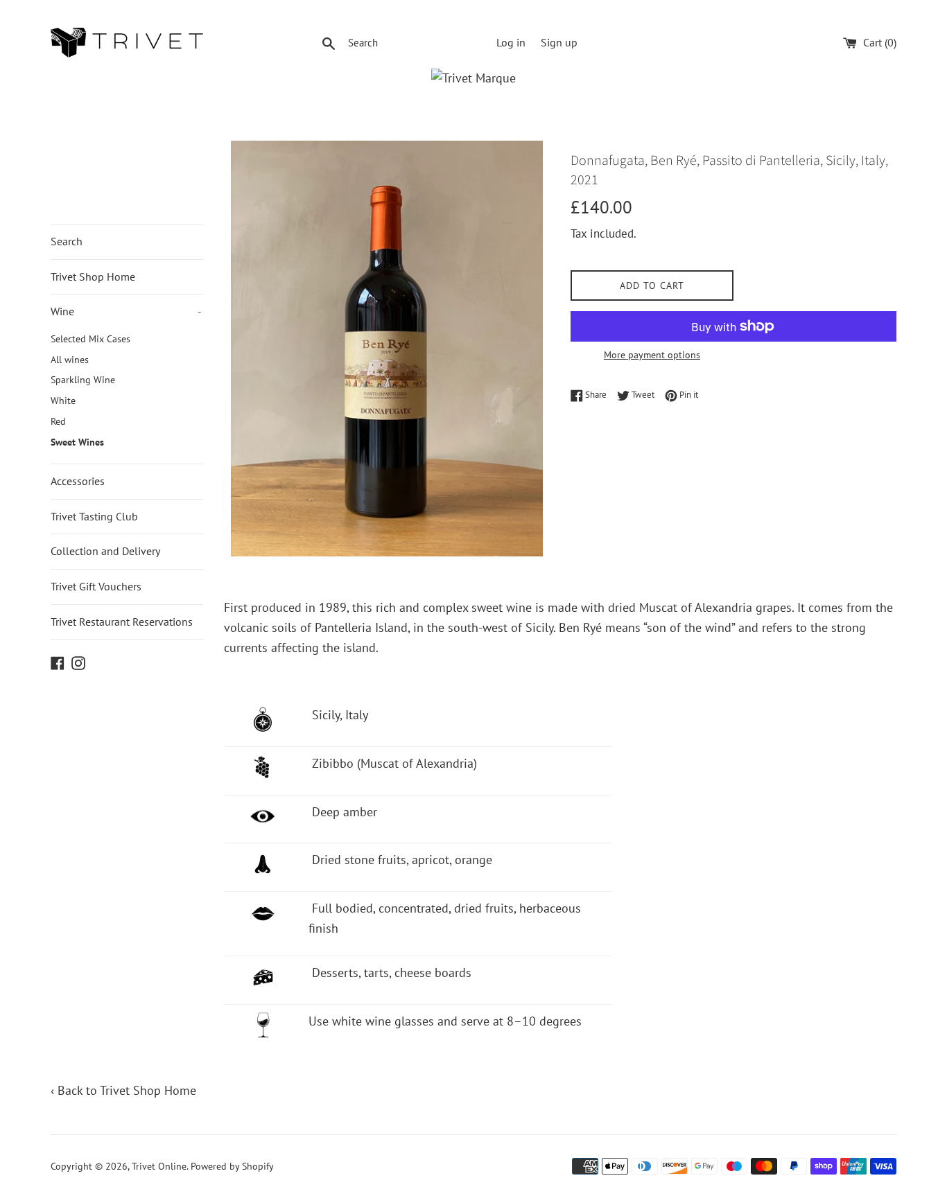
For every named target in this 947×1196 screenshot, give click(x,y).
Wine (126, 311)
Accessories (78, 481)
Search (66, 241)
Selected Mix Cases (90, 339)
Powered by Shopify (232, 1165)
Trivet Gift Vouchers (96, 586)
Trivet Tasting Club (94, 516)
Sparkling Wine (83, 379)
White (63, 400)
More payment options (652, 355)
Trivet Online (159, 1165)
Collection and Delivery (105, 551)
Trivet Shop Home (93, 276)
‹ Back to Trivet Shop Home (123, 1090)
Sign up (559, 42)
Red (58, 421)
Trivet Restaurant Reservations (122, 621)
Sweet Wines (77, 442)
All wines (70, 359)
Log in (510, 42)
